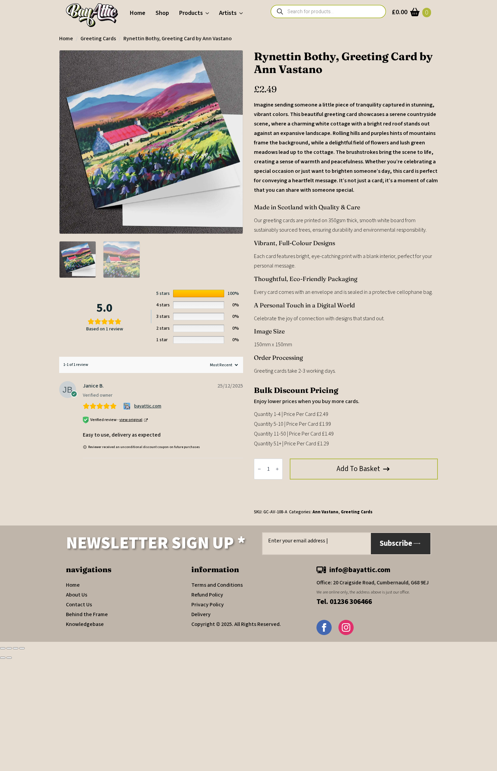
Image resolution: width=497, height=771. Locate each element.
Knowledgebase (85, 624)
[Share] (15, 648)
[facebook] (324, 627)
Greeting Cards (98, 38)
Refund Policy (207, 595)
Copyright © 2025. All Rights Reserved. (236, 624)
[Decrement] (259, 469)
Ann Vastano (325, 512)
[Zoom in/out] (2, 648)
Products (191, 13)
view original (130, 420)
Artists (228, 13)
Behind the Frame (87, 614)
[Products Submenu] (208, 13)
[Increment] (277, 469)
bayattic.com (147, 406)
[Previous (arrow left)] (2, 658)
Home (137, 13)
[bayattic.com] (127, 406)
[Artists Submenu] (242, 13)
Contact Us (79, 604)
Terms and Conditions (217, 585)
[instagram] (346, 627)
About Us (76, 595)
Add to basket (358, 469)
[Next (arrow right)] (9, 658)
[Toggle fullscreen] (9, 648)
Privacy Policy (207, 604)
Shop (162, 13)
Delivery (201, 614)
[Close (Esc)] (22, 648)
